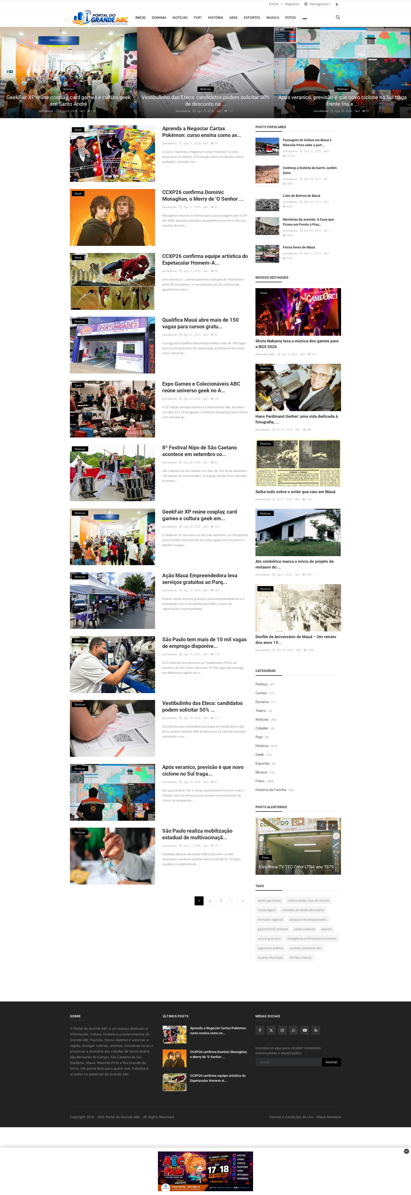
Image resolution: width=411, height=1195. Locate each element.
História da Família (270, 789)
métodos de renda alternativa (303, 910)
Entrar (274, 4)
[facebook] (259, 1030)
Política (261, 684)
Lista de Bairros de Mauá (301, 196)
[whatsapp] (293, 1030)
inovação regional (270, 919)
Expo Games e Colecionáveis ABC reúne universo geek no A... (201, 387)
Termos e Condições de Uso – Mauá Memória (305, 1117)
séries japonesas (269, 900)
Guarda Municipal (270, 957)
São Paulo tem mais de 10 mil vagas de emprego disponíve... (204, 642)
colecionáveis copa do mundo (309, 900)
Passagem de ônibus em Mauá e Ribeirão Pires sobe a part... (307, 142)
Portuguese (318, 4)
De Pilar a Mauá (300, 957)
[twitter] (271, 1030)
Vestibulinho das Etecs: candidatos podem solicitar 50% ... (202, 706)
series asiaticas (304, 929)
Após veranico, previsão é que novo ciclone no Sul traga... (203, 770)
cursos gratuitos (269, 938)
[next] (403, 72)
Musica (272, 17)
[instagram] (282, 1030)
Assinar (332, 1062)
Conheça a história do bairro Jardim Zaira (310, 170)
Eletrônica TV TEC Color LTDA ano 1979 (296, 866)
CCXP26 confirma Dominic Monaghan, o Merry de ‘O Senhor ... (202, 195)
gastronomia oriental (273, 929)
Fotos (290, 17)
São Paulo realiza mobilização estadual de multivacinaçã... (197, 834)
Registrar (292, 4)
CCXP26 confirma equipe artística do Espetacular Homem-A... (205, 259)
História (215, 17)
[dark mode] (337, 3)
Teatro (260, 710)
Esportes (252, 17)
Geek (233, 17)
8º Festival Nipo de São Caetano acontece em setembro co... (199, 451)
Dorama (159, 17)
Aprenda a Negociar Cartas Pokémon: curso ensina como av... (201, 132)
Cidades (261, 728)
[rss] (315, 1030)
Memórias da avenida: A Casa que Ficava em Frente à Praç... (308, 222)
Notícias (180, 17)
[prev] (8, 72)
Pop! (198, 17)
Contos (261, 692)
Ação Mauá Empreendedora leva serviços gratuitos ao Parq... (199, 579)
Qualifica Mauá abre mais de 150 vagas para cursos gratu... (200, 323)
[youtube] (304, 1030)
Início (140, 17)
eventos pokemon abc (306, 948)
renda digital (266, 910)
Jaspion (327, 929)
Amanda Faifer (265, 354)
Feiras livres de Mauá (299, 247)
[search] (337, 17)
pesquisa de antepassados (308, 919)
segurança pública (270, 948)
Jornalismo (46, 111)
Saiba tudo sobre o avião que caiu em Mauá (295, 491)
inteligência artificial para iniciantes (311, 938)
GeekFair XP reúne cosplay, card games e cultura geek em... (199, 515)
